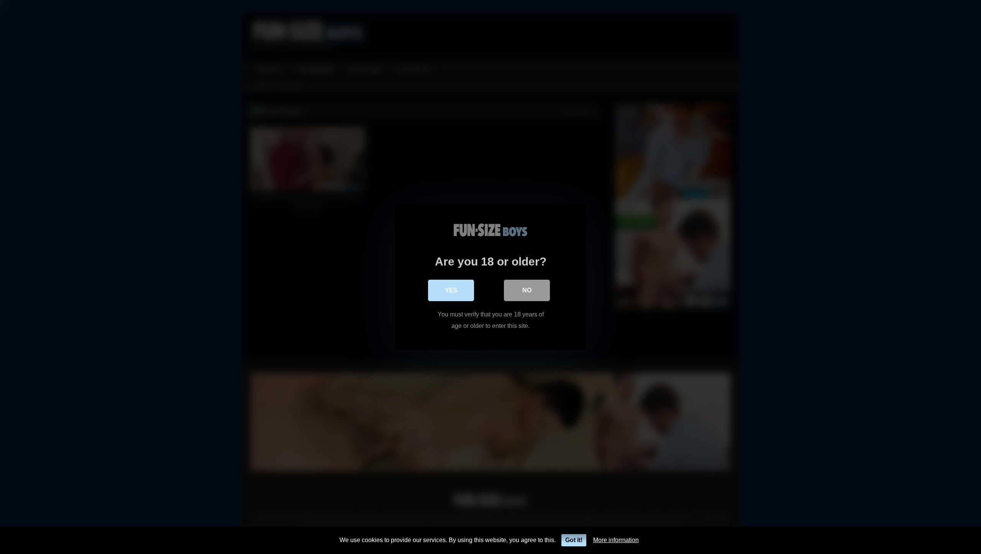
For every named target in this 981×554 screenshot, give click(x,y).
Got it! (573, 540)
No (527, 290)
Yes (451, 290)
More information (616, 540)
